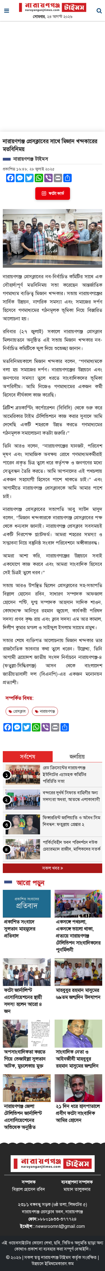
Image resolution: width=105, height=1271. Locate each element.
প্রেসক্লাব (18, 711)
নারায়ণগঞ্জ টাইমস (56, 1257)
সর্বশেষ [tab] (27, 756)
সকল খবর (51, 868)
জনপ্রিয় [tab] (77, 756)
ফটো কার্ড (56, 193)
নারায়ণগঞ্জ (47, 711)
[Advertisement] (52, 76)
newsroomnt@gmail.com (60, 1226)
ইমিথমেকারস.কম (59, 1264)
